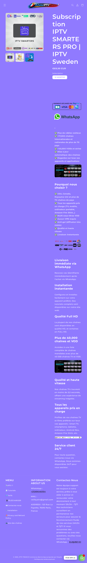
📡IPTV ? (9, 485)
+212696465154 (38, 492)
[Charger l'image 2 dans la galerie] (19, 57)
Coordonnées (69, 557)
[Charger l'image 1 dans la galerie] (10, 57)
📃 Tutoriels (11, 490)
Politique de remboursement (44, 559)
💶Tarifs (9, 495)
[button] (4, 5)
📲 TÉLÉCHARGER (13, 500)
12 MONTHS (60, 77)
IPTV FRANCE (24, 557)
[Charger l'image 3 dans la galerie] (29, 57)
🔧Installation (11, 510)
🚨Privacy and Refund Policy (15, 517)
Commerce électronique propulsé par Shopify (45, 557)
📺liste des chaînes (14, 523)
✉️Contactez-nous (13, 505)
